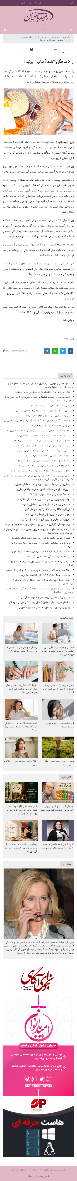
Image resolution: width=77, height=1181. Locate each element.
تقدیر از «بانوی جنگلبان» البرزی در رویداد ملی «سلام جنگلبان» (41, 538)
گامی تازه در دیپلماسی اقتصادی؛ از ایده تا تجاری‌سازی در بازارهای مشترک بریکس (42, 545)
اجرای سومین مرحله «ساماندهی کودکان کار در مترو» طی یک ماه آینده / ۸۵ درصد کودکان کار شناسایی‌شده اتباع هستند (39, 477)
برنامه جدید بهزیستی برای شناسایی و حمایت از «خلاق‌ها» (44, 499)
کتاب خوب (66, 777)
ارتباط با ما (38, 3)
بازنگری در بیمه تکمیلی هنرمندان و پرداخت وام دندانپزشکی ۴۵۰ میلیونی (37, 570)
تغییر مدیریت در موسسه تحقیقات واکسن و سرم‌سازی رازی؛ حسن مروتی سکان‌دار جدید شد (39, 399)
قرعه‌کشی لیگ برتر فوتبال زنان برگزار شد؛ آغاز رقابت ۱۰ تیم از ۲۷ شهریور (37, 421)
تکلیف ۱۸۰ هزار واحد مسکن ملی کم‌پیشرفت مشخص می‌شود (43, 466)
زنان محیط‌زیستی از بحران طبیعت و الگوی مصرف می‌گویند (44, 446)
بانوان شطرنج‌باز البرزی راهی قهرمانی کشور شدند (48, 514)
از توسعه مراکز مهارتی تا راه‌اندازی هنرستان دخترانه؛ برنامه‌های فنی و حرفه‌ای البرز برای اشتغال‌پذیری (41, 385)
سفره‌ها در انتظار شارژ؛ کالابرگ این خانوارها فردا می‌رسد (44, 575)
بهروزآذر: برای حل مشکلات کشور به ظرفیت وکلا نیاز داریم (43, 489)
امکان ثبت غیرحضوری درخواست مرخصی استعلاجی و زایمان (43, 411)
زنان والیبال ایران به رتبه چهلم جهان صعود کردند (48, 416)
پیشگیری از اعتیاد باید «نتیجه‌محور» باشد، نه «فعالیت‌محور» (42, 484)
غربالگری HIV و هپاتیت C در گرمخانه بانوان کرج (47, 509)
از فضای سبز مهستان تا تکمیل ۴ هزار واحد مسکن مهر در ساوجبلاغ (39, 602)
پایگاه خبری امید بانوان (60, 37)
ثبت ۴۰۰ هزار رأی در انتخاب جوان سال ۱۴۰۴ (50, 494)
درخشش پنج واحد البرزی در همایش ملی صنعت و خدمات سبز (41, 461)
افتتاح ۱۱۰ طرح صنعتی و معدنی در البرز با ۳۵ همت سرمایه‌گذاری (40, 441)
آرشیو (23, 3)
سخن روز (66, 864)
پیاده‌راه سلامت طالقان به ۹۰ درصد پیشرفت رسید (48, 456)
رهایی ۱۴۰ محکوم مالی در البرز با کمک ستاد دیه (48, 406)
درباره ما (30, 3)
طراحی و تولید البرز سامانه (39, 1176)
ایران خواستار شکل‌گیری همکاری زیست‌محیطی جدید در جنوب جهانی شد (37, 524)
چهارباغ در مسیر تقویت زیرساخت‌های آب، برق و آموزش (44, 607)
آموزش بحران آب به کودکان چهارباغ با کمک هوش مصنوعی (43, 451)
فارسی (71, 3)
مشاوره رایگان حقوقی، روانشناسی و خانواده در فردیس (45, 597)
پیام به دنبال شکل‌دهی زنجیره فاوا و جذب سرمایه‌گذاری (45, 436)
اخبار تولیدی (67, 618)
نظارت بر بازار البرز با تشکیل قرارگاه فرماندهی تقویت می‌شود (42, 392)
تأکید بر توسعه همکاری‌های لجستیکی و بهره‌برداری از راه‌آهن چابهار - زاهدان (41, 563)
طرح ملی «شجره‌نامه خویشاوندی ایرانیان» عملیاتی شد (45, 426)
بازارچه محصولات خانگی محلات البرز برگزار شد (49, 557)
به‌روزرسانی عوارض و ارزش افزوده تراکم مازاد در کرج (46, 519)
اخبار (44, 37)
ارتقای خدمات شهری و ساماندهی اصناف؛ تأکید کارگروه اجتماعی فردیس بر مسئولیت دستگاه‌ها (39, 590)
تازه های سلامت (29, 37)
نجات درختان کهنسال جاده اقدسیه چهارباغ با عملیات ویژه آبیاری (40, 471)
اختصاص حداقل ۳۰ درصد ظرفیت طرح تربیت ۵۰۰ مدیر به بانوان (41, 552)
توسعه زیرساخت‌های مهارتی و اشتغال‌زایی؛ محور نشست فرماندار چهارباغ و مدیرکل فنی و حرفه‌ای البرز (39, 531)
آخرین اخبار (65, 375)
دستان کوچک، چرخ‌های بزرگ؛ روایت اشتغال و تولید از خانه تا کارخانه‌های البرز (43, 582)
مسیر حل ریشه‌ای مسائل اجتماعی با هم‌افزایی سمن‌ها (46, 504)
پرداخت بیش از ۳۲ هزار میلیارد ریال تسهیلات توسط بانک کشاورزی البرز (37, 431)
